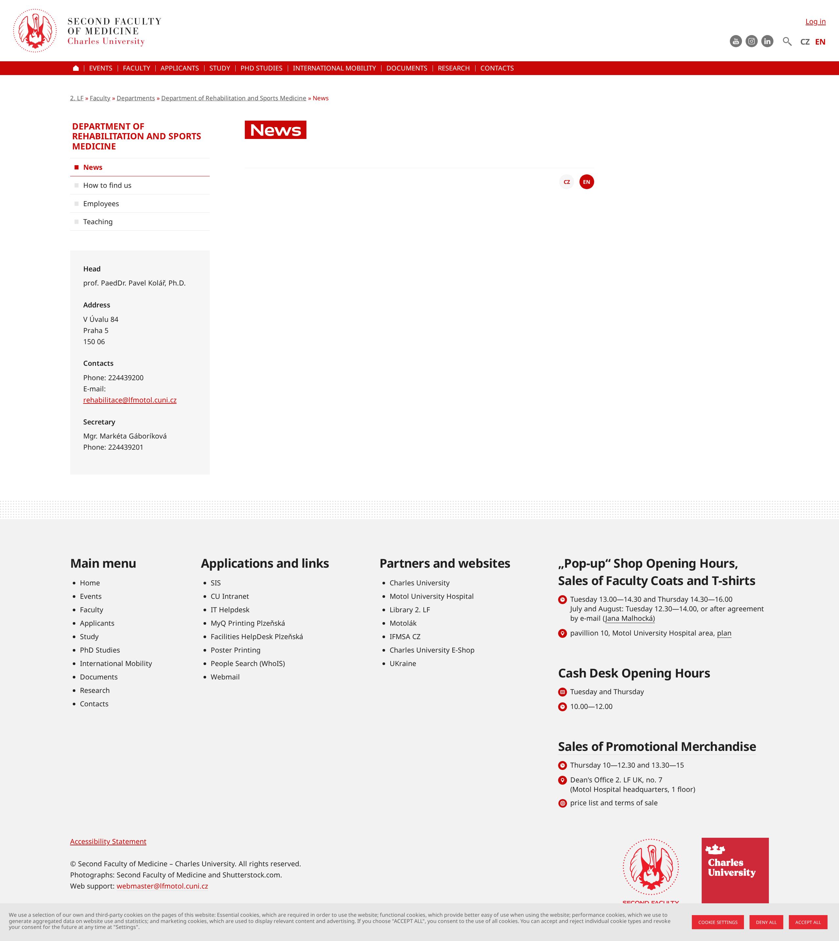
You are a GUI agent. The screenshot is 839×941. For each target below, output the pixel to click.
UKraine (403, 663)
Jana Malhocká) (630, 618)
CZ (805, 41)
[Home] (189, 30)
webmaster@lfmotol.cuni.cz (162, 886)
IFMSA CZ (405, 636)
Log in (816, 21)
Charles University (420, 582)
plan (724, 632)
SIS (216, 582)
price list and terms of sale (614, 802)
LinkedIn (767, 41)
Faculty (100, 98)
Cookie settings (717, 922)
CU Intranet (230, 596)
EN (820, 41)
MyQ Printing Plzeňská (248, 623)
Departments (136, 98)
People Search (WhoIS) (248, 663)
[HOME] (77, 68)
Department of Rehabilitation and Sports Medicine (233, 98)
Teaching (98, 221)
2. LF (77, 98)
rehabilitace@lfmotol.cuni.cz (130, 399)
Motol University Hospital (432, 596)
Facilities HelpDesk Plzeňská (257, 636)
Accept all (808, 922)
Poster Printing (236, 650)
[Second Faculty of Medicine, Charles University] (35, 30)
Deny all (766, 922)
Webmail (225, 676)
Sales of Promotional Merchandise (657, 746)
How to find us (107, 185)
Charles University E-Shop (432, 650)
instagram (752, 41)
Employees (101, 203)
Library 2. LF (410, 609)
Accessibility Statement (108, 841)
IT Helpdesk (230, 609)
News (93, 167)
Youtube (736, 41)
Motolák (403, 623)
